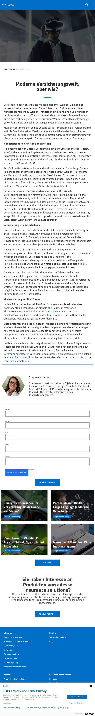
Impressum (54, 679)
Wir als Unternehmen (58, 637)
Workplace (52, 311)
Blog (51, 641)
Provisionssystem (11, 646)
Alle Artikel (46, 563)
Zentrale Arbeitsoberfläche (15, 667)
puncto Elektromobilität (19, 357)
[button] (91, 5)
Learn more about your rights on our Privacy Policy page (46, 708)
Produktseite (46, 614)
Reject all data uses (76, 703)
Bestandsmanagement (13, 637)
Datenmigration (10, 658)
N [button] (86, 4)
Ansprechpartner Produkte (14, 679)
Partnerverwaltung (11, 654)
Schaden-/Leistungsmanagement (18, 641)
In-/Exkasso (9, 650)
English (5, 686)
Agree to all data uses (76, 697)
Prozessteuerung (11, 662)
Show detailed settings (12, 708)
